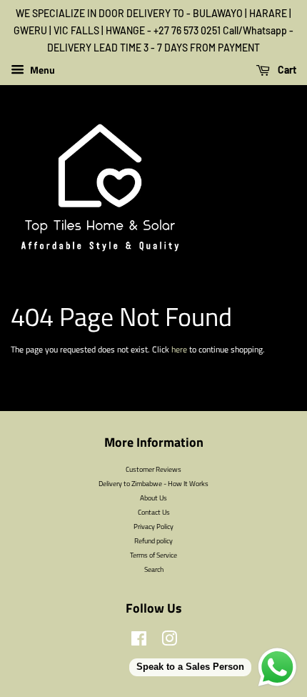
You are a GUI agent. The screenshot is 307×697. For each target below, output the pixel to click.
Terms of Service (153, 554)
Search (153, 569)
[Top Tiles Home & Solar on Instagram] (169, 642)
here (179, 349)
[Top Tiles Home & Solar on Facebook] (139, 642)
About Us (153, 497)
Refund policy (153, 540)
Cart (286, 70)
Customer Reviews (153, 469)
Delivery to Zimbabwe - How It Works (153, 483)
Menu (41, 70)
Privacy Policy (153, 526)
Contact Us (154, 512)
